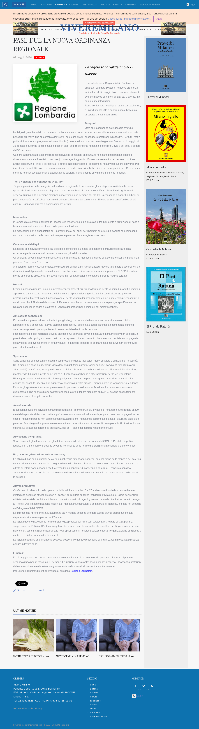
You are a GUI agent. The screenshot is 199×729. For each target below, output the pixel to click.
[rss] (151, 686)
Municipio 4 (60, 29)
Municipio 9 (130, 29)
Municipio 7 (102, 29)
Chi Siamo (130, 4)
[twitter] (143, 686)
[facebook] (135, 686)
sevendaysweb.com (33, 725)
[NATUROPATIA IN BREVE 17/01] (119, 635)
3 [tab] (65, 667)
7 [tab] (84, 667)
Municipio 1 (19, 29)
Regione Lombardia (81, 571)
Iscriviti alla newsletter (173, 23)
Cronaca (60, 4)
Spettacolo (89, 4)
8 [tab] (89, 667)
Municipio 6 (88, 29)
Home (34, 4)
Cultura (74, 4)
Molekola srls (63, 725)
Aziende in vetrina (150, 4)
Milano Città (145, 29)
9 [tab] (93, 667)
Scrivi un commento (31, 590)
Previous (10, 641)
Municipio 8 (116, 29)
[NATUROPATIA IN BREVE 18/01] (76, 635)
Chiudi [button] (158, 19)
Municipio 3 (46, 29)
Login (192, 4)
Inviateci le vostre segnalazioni (99, 22)
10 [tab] (98, 667)
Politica (105, 4)
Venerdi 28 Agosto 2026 (25, 23)
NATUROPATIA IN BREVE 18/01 (73, 656)
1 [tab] (56, 667)
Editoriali (46, 4)
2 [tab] (61, 667)
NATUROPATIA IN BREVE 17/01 (116, 656)
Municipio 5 (74, 29)
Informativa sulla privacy (27, 708)
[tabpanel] (34, 640)
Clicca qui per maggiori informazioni (129, 18)
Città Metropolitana (165, 29)
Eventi (117, 4)
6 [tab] (79, 667)
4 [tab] (70, 667)
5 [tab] (75, 667)
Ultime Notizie (24, 610)
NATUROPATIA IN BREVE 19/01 (30, 656)
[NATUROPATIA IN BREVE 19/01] (33, 635)
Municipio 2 (32, 29)
